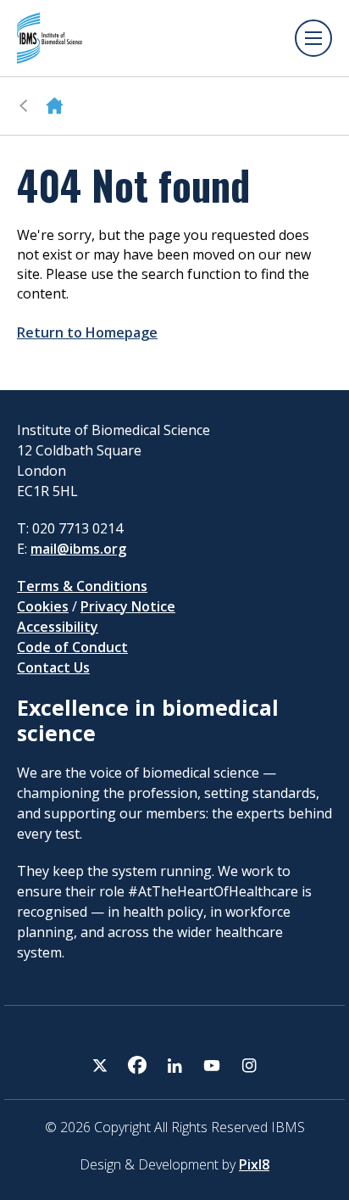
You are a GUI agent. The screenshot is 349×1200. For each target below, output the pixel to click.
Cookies (43, 606)
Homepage (54, 106)
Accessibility (57, 626)
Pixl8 (254, 1164)
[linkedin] (174, 1065)
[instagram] (249, 1065)
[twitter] (100, 1065)
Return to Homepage (87, 332)
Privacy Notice (127, 606)
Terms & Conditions (82, 586)
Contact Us (53, 667)
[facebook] (137, 1065)
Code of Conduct (72, 647)
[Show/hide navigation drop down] (313, 38)
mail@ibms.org (78, 548)
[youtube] (212, 1065)
